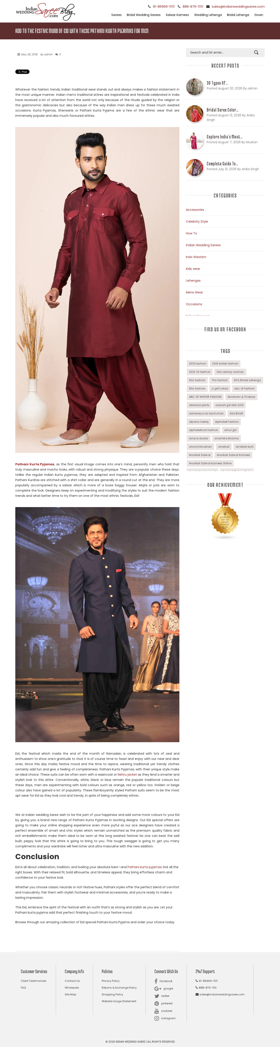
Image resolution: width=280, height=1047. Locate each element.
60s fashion (197, 380)
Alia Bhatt (236, 413)
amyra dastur (198, 438)
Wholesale (72, 987)
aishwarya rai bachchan (206, 413)
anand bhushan (200, 446)
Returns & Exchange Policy (119, 987)
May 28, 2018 (29, 54)
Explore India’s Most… (225, 136)
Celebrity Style (197, 221)
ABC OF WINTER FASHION (205, 397)
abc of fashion (244, 388)
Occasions (194, 304)
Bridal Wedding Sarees (144, 15)
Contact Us (72, 981)
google (168, 988)
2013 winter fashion (225, 363)
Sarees (116, 15)
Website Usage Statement (119, 1001)
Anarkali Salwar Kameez (233, 455)
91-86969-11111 (164, 6)
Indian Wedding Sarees (203, 245)
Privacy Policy (111, 981)
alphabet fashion (227, 422)
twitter (165, 996)
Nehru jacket (127, 774)
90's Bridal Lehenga (247, 380)
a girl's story (220, 388)
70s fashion (220, 380)
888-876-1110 (193, 6)
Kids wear (193, 269)
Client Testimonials (33, 981)
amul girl (230, 430)
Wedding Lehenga (208, 15)
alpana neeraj (199, 422)
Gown (258, 15)
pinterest (167, 1003)
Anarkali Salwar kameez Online (210, 463)
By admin (46, 54)
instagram (168, 1018)
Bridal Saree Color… (223, 109)
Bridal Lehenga (238, 15)
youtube (166, 1011)
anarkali (224, 446)
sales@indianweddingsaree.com (238, 6)
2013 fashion (197, 363)
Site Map (70, 994)
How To (191, 233)
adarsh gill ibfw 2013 (229, 405)
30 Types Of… (217, 83)
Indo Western (196, 257)
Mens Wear (194, 292)
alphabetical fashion (203, 430)
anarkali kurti (245, 446)
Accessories (195, 210)
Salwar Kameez (177, 15)
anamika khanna (226, 438)
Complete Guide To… (222, 163)
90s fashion (197, 388)
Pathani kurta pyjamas (145, 867)
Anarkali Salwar (200, 455)
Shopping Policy (112, 994)
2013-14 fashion (199, 372)
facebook (166, 981)
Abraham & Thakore (241, 397)
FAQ (23, 987)
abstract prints (199, 405)
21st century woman (230, 372)
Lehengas (193, 280)
